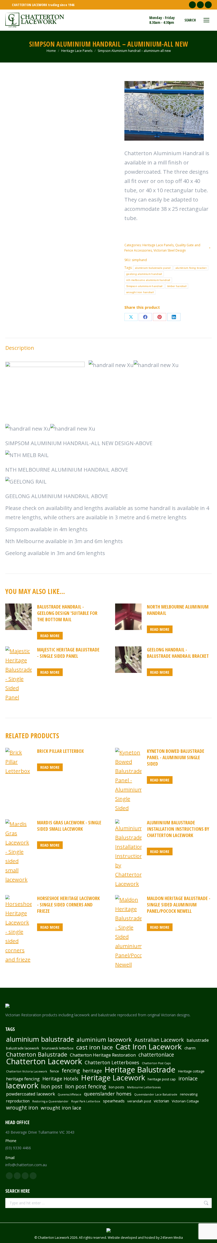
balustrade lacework (22, 1048)
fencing (71, 1071)
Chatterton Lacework (44, 1061)
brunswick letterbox (58, 1048)
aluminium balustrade (40, 1039)
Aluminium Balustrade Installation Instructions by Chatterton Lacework (178, 828)
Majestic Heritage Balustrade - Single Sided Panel (68, 652)
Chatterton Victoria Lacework (26, 1071)
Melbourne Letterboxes (144, 1087)
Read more (50, 635)
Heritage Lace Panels (158, 245)
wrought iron (22, 1108)
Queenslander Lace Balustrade (155, 1094)
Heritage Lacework (113, 1078)
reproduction (18, 1100)
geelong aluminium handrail (144, 273)
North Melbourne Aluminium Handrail (178, 609)
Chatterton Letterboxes (112, 1062)
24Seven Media (171, 1237)
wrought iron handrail (139, 292)
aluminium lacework (104, 1040)
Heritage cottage (191, 1071)
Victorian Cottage (185, 1101)
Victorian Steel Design (169, 250)
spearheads (114, 1100)
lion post (51, 1086)
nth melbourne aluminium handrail (148, 280)
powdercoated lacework (30, 1094)
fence (54, 1071)
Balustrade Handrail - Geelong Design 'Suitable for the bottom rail (67, 613)
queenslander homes (108, 1094)
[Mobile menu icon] (206, 20)
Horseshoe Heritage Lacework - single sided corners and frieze (68, 904)
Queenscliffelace (69, 1094)
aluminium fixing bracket (190, 267)
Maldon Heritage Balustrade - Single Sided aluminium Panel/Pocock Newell (178, 904)
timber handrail (177, 286)
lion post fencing (85, 1086)
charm (190, 1047)
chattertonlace (156, 1055)
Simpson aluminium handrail (144, 286)
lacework (22, 1085)
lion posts (116, 1087)
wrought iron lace (61, 1108)
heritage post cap (162, 1079)
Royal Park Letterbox (85, 1101)
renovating (188, 1094)
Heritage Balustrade (140, 1069)
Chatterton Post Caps (156, 1063)
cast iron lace (94, 1047)
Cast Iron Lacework (148, 1046)
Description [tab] (19, 347)
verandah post (139, 1101)
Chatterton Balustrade (36, 1054)
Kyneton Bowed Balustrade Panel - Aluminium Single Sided (175, 757)
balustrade (198, 1040)
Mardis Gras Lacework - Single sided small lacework (69, 825)
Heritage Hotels (60, 1078)
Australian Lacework (159, 1040)
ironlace (188, 1078)
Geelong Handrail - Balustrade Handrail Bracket (178, 652)
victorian (161, 1100)
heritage (92, 1071)
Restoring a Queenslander (50, 1101)
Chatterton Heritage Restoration (103, 1055)
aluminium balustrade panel (153, 267)
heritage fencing (23, 1079)
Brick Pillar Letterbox (60, 751)
